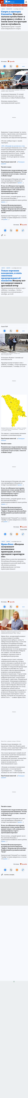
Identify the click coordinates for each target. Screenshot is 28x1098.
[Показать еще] (23, 66)
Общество (9, 266)
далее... (15, 183)
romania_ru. (21, 1017)
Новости (3, 5)
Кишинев (9, 5)
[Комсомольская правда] (9, 2)
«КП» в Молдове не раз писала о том (13, 146)
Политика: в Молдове (9, 866)
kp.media (11, 61)
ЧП (4, 233)
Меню (2, 2)
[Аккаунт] (26, 2)
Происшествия (17, 5)
